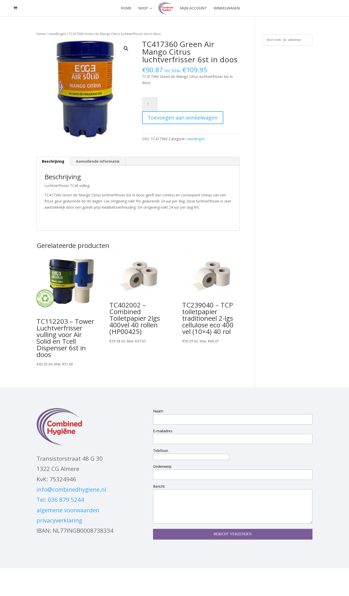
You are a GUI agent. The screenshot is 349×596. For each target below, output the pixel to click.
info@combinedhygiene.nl (71, 489)
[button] (126, 48)
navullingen (57, 33)
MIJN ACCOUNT (193, 8)
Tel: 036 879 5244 (60, 500)
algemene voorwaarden (68, 510)
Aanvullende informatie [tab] (98, 161)
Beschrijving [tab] (53, 161)
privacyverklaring (59, 520)
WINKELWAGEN (227, 8)
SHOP (143, 8)
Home (41, 33)
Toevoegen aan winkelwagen (183, 117)
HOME (126, 8)
